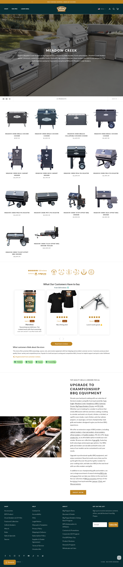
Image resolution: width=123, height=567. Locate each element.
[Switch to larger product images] (3, 98)
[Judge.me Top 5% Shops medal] (84, 272)
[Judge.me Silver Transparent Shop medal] (76, 272)
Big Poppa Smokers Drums (85, 406)
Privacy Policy (37, 529)
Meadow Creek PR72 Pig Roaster (46, 212)
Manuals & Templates (39, 525)
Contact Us (36, 511)
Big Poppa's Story (68, 511)
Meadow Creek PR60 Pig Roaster (17, 212)
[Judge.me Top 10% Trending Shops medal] (91, 272)
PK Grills (100, 406)
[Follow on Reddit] (43, 556)
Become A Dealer (68, 514)
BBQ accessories (90, 479)
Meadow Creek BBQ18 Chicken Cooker (46, 135)
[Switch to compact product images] (9, 98)
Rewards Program (68, 545)
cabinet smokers (76, 432)
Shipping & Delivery (39, 532)
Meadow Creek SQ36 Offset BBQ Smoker (106, 213)
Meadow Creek (18, 17)
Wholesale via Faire (69, 548)
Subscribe (113, 525)
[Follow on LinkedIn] (38, 556)
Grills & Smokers (10, 525)
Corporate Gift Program (70, 534)
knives (75, 481)
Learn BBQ (25, 9)
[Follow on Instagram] (14, 556)
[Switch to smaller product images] (6, 98)
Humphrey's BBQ (92, 403)
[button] (60, 339)
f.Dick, (100, 481)
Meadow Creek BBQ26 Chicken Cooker (17, 135)
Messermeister (75, 484)
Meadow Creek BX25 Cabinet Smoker (17, 174)
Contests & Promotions (70, 530)
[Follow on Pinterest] (24, 556)
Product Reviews (68, 541)
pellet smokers (89, 435)
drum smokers (100, 432)
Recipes (14, 9)
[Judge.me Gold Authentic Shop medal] (61, 272)
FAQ (33, 518)
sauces (75, 476)
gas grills (96, 440)
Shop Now (78, 492)
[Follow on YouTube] (29, 556)
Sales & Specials (9, 536)
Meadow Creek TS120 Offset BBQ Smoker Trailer (46, 244)
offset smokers (75, 435)
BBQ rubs (103, 473)
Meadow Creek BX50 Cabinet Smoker (47, 174)
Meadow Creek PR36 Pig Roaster (76, 173)
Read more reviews (61, 344)
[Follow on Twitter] (10, 556)
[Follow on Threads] (19, 556)
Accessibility (36, 514)
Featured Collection (11, 521)
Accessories (8, 511)
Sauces (6, 539)
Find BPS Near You (69, 537)
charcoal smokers (88, 432)
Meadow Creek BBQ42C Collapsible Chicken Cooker (76, 135)
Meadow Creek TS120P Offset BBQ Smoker (17, 253)
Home (6, 17)
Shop (6, 9)
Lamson (94, 481)
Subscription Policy (39, 536)
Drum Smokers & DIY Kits (13, 518)
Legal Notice (36, 521)
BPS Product (8, 514)
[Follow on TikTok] (33, 556)
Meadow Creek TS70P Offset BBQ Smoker (76, 213)
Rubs (6, 532)
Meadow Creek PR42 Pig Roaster (106, 173)
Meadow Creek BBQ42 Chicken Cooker (106, 135)
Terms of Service (38, 546)
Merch (6, 529)
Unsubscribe (36, 549)
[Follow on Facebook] (5, 556)
